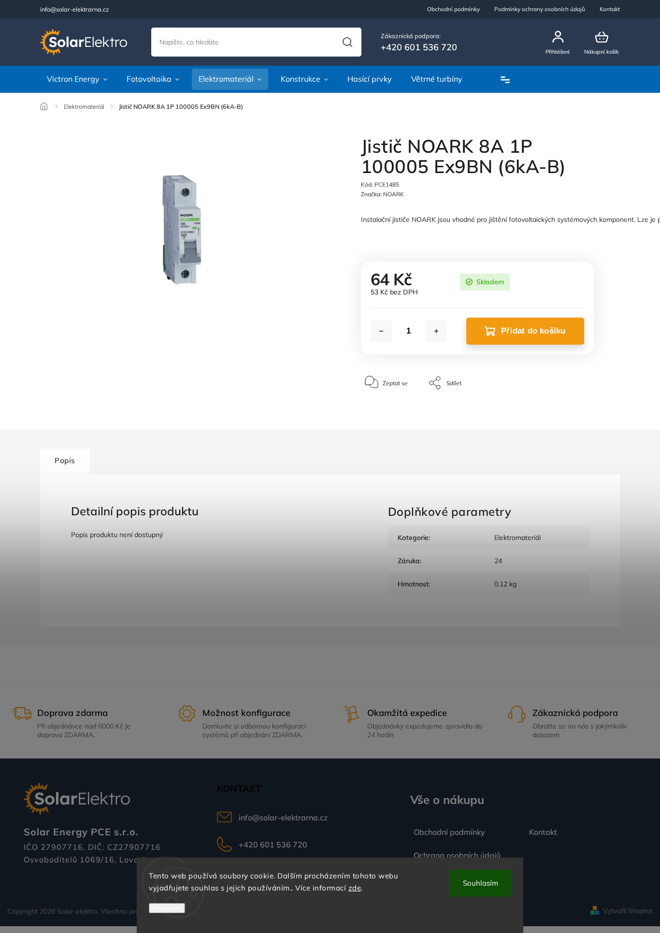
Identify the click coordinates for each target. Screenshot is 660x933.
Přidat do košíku (533, 330)
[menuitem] (77, 79)
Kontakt (610, 9)
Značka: (382, 194)
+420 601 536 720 (273, 844)
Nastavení (167, 908)
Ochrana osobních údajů (457, 855)
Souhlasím (480, 883)
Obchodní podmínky (453, 9)
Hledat (347, 42)
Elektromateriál (517, 537)
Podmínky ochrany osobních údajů (539, 9)
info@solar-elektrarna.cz (283, 817)
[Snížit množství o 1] (381, 331)
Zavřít (564, 412)
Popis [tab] (65, 460)
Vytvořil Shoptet (628, 910)
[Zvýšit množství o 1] (436, 331)
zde (354, 887)
